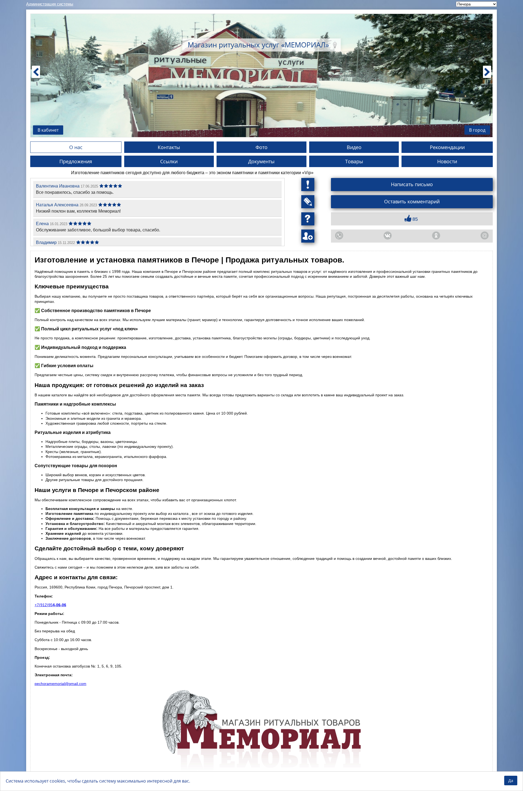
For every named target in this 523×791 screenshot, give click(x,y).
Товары (354, 161)
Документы (261, 161)
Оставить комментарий (412, 201)
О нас (76, 147)
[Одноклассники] (436, 235)
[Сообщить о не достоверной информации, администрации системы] (307, 184)
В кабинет (48, 130)
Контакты (169, 147)
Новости (447, 161)
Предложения (75, 161)
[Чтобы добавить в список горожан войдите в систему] (307, 236)
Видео (354, 147)
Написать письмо (412, 184)
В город (477, 130)
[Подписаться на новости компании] (307, 201)
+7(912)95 (50, 605)
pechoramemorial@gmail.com (60, 683)
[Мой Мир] (485, 235)
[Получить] (307, 218)
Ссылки (169, 161)
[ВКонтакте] (388, 235)
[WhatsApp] (339, 235)
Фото (261, 147)
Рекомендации (447, 147)
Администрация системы (49, 4)
